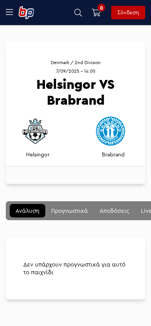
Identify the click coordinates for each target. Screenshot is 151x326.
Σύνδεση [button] (128, 12)
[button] (78, 12)
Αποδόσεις (114, 210)
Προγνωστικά (69, 210)
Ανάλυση (27, 210)
